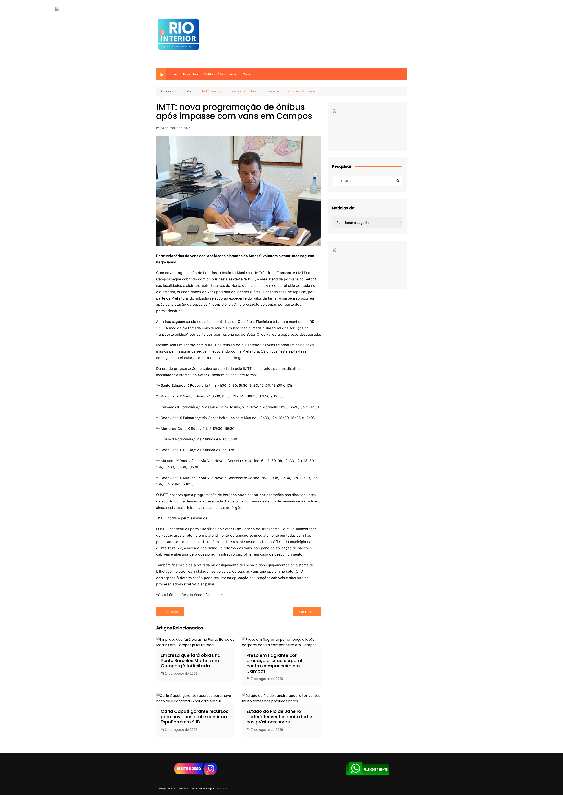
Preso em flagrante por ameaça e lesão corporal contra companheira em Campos (274, 663)
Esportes (190, 74)
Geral (247, 74)
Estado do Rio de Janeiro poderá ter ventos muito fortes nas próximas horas (280, 716)
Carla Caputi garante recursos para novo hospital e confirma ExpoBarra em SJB (194, 716)
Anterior (172, 611)
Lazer (173, 74)
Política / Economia (220, 74)
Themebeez (221, 788)
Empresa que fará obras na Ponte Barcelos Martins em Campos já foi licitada (191, 660)
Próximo (304, 611)
